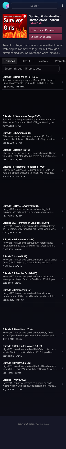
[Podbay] (6, 8)
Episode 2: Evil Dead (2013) (17, 362)
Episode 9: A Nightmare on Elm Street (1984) (26, 222)
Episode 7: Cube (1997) (15, 256)
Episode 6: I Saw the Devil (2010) (20, 273)
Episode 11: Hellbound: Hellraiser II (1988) (24, 166)
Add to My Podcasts (44, 30)
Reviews (43, 61)
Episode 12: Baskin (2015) (16, 149)
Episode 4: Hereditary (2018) (17, 329)
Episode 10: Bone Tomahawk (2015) (21, 205)
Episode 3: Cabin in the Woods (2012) (22, 346)
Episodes (9, 61)
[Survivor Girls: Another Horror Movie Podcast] (15, 28)
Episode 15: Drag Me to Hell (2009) (21, 76)
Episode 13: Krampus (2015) (17, 132)
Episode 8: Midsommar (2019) (18, 239)
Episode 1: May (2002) (14, 379)
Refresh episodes (42, 37)
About (26, 61)
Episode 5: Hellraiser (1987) (17, 289)
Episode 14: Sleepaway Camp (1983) (22, 116)
